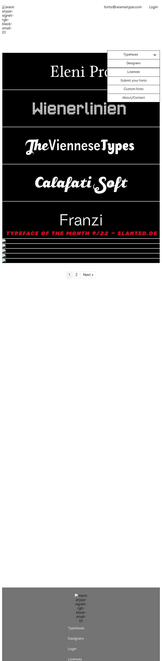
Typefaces (76, 628)
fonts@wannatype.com (123, 7)
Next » (88, 275)
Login (153, 7)
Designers (76, 638)
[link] (133, 55)
